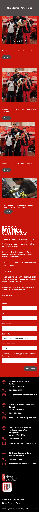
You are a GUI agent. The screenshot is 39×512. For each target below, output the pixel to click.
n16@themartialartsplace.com (23, 418)
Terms (18, 503)
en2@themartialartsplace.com (23, 464)
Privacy (11, 503)
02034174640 (15, 439)
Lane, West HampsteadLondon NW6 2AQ (18, 432)
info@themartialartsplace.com (23, 395)
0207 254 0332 (15, 413)
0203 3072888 (15, 459)
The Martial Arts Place (19, 8)
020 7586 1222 (15, 390)
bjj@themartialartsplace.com (22, 443)
